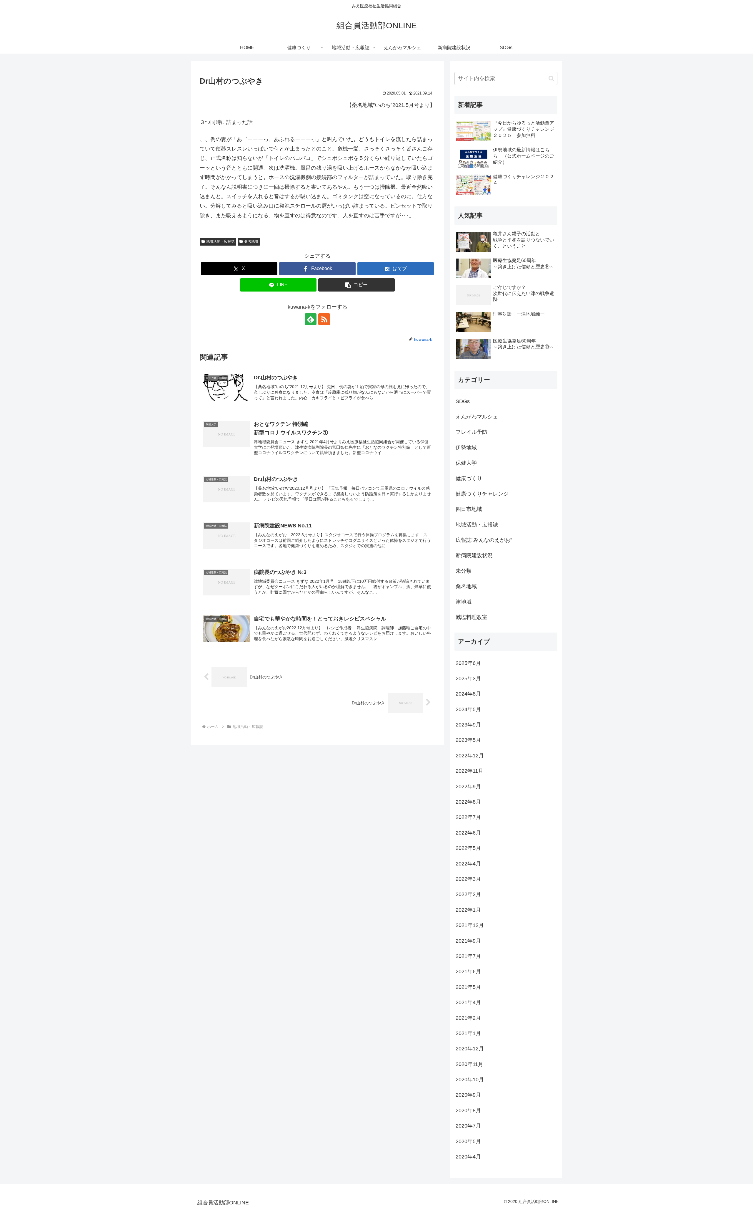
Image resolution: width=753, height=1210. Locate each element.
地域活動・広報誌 (220, 241)
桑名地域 (251, 241)
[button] (356, 285)
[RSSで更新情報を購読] (324, 319)
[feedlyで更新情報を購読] (310, 319)
